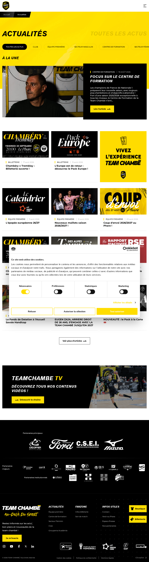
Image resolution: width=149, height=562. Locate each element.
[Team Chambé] (5, 6)
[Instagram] (4, 547)
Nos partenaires (109, 526)
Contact (105, 512)
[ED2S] (99, 467)
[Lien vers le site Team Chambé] (21, 511)
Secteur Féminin (56, 521)
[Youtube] (11, 547)
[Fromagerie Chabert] (127, 467)
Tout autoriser (117, 311)
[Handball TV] (141, 549)
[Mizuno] (113, 450)
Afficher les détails (122, 302)
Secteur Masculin (83, 47)
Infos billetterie (81, 512)
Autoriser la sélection (74, 311)
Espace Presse (108, 521)
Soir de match (81, 516)
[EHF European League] (109, 549)
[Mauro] (70, 467)
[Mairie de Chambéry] (104, 477)
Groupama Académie (58, 530)
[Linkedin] (32, 547)
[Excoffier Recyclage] (35, 450)
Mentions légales (107, 558)
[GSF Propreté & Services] (42, 467)
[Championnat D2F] (125, 549)
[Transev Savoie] (28, 467)
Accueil (6, 14)
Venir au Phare (108, 516)
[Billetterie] (123, 156)
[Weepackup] (113, 467)
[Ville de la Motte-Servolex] (119, 477)
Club (35, 47)
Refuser (32, 311)
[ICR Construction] (56, 467)
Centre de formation (114, 47)
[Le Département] (88, 477)
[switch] (58, 291)
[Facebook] (19, 547)
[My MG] (142, 467)
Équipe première (56, 47)
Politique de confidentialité (86, 558)
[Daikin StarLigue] (65, 549)
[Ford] (61, 450)
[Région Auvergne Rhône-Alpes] (57, 477)
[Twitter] (26, 546)
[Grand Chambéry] (72, 477)
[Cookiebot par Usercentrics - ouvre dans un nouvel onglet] (125, 249)
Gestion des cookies (64, 558)
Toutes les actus (14, 47)
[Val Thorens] (85, 467)
